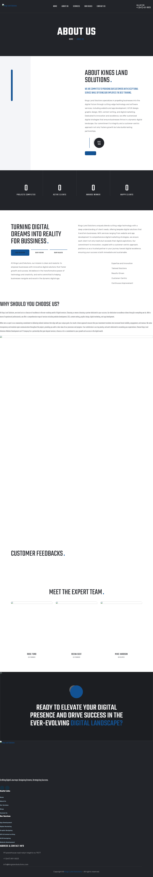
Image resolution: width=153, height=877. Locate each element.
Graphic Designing (6, 830)
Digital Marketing (6, 827)
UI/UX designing (5, 838)
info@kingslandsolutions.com (15, 864)
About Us (65, 6)
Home (55, 6)
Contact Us (101, 6)
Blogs (2, 809)
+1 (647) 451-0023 (11, 859)
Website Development (7, 842)
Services (76, 6)
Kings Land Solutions (73, 872)
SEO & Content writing (7, 834)
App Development (6, 823)
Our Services (4, 805)
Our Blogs (88, 6)
